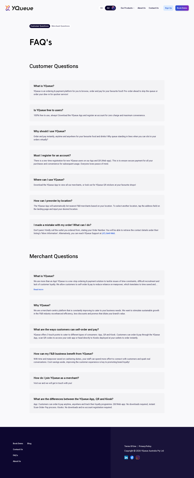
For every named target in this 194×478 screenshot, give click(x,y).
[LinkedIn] (126, 458)
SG (101, 8)
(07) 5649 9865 (108, 233)
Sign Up (168, 8)
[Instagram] (138, 458)
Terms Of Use (130, 446)
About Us (142, 8)
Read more (38, 289)
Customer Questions (39, 26)
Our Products (127, 8)
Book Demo (182, 8)
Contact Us (154, 8)
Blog (29, 443)
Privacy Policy (145, 446)
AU (108, 8)
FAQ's (15, 455)
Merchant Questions (61, 26)
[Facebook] (132, 458)
